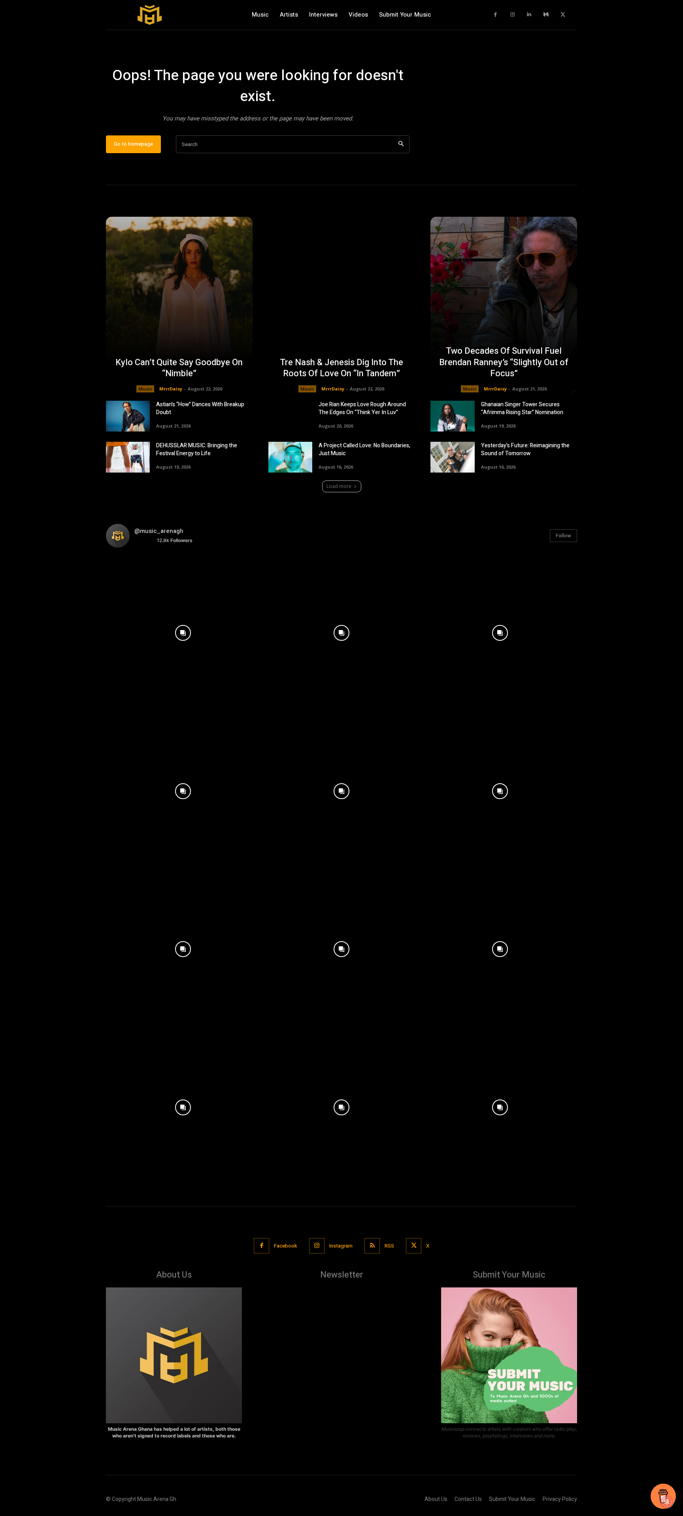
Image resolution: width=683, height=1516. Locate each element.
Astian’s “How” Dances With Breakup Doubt (200, 408)
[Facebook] (495, 14)
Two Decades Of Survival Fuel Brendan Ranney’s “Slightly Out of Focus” (503, 362)
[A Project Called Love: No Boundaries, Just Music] (290, 457)
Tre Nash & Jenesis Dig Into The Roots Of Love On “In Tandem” (341, 368)
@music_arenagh (158, 531)
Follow (563, 535)
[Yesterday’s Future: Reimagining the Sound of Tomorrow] (452, 457)
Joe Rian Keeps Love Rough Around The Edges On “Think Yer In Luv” (362, 408)
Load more (338, 486)
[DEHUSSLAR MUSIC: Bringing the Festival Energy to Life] (128, 457)
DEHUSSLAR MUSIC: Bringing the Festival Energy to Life (196, 449)
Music (145, 389)
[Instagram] (512, 14)
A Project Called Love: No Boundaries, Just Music (364, 449)
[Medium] (546, 14)
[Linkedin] (529, 14)
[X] (563, 14)
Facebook (285, 1246)
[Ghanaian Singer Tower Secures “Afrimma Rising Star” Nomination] (452, 416)
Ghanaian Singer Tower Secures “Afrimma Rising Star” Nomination (522, 408)
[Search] (400, 144)
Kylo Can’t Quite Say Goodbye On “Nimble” (179, 368)
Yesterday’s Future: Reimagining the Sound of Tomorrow (525, 449)
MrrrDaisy (170, 389)
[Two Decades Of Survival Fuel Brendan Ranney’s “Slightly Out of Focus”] (503, 304)
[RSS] (372, 1245)
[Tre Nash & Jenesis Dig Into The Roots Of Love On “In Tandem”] (341, 304)
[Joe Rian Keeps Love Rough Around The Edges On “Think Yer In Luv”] (290, 416)
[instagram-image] (183, 631)
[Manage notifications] (666, 1501)
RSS (389, 1246)
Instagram (341, 1246)
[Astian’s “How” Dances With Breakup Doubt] (128, 416)
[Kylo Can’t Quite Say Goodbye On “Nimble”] (179, 304)
